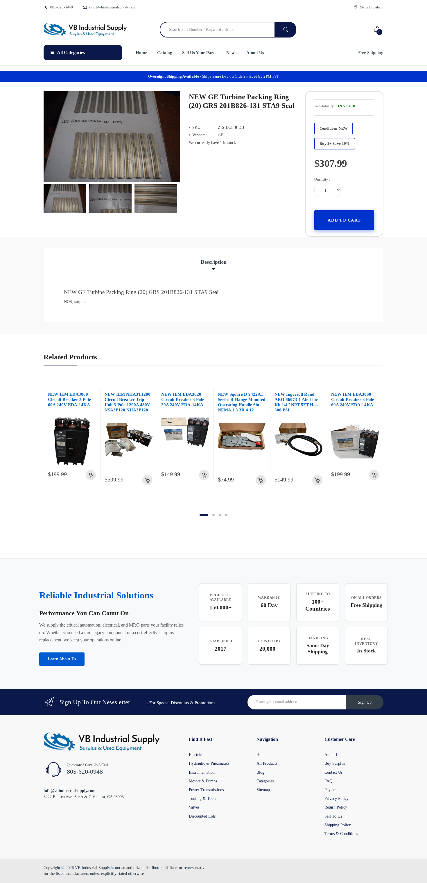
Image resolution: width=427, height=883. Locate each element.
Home (261, 754)
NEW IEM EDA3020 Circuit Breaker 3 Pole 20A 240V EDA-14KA (182, 399)
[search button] (285, 30)
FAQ (328, 781)
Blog (260, 772)
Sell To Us (333, 816)
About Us (332, 754)
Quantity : (322, 179)
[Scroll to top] (6, 874)
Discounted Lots (202, 816)
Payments (332, 790)
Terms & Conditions (341, 834)
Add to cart (344, 219)
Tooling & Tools (202, 798)
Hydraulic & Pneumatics (209, 763)
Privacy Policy (336, 798)
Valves (194, 807)
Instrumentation (202, 772)
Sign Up (365, 702)
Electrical (196, 754)
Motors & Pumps (203, 781)
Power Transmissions (206, 790)
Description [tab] (214, 262)
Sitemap (263, 790)
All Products (266, 763)
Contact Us (333, 772)
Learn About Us (62, 659)
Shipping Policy (337, 825)
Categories (265, 781)
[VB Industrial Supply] (85, 29)
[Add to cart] (91, 475)
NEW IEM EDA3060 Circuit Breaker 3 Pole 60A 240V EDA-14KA (69, 399)
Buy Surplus (334, 763)
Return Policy (335, 807)
